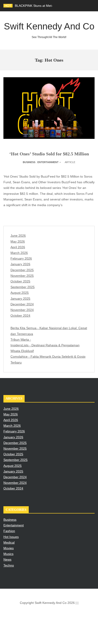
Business (29, 162)
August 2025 (19, 292)
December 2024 (22, 304)
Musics (8, 554)
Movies (8, 548)
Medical (9, 542)
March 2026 (19, 253)
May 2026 (17, 241)
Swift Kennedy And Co (49, 30)
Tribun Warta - (20, 339)
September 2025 (22, 287)
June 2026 (18, 235)
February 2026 (21, 258)
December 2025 (22, 270)
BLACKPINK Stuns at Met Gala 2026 (41, 5)
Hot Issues (11, 537)
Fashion (9, 531)
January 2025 (20, 298)
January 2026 (20, 264)
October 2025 (20, 281)
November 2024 (22, 310)
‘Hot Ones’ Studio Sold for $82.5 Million (49, 153)
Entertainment (48, 162)
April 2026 (17, 247)
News (7, 559)
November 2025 (22, 275)
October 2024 (20, 315)
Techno (8, 565)
